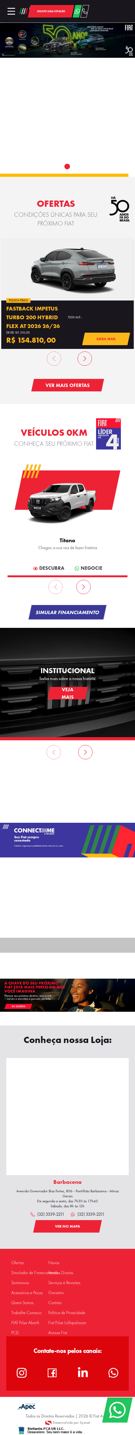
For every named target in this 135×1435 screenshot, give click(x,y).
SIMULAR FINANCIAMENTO (67, 612)
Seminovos (20, 1282)
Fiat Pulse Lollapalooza (67, 1322)
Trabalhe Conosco (26, 1312)
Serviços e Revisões (64, 1282)
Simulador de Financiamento (34, 1272)
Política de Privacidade (66, 1312)
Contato (55, 1302)
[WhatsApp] (117, 1410)
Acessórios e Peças (27, 1292)
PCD (15, 1332)
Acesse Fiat (57, 1332)
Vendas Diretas (60, 1272)
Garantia (55, 1292)
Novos (53, 1262)
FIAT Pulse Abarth (25, 1322)
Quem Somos (22, 1302)
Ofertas (17, 1262)
